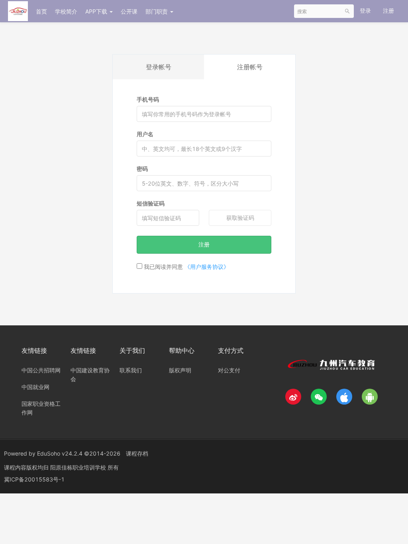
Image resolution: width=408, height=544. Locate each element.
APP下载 (97, 11)
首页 (41, 11)
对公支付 (229, 370)
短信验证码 (151, 203)
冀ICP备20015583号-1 (34, 479)
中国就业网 (35, 387)
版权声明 (180, 370)
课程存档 (137, 453)
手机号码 (148, 99)
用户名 (145, 134)
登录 (365, 10)
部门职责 (157, 11)
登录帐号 (158, 67)
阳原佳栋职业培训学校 (79, 467)
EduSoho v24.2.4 (59, 453)
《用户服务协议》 (206, 266)
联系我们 (131, 370)
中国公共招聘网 (41, 370)
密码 (142, 168)
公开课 (129, 11)
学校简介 (66, 11)
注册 (388, 10)
